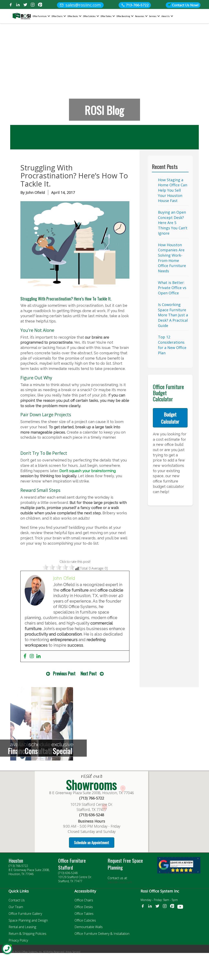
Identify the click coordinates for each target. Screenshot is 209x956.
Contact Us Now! (184, 5)
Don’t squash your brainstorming (87, 471)
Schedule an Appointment (91, 842)
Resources (139, 16)
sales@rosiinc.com (120, 882)
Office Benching (123, 16)
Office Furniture (40, 16)
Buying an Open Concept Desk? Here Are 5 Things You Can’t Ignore (172, 223)
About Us (165, 16)
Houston (16, 860)
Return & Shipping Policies (27, 933)
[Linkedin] (38, 656)
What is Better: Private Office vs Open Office (172, 287)
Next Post (89, 673)
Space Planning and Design (28, 920)
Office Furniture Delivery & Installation (101, 933)
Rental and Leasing (22, 927)
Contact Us (17, 900)
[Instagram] (33, 5)
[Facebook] (11, 5)
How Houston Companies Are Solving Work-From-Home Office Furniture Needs (172, 258)
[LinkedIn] (18, 5)
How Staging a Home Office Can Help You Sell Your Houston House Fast (172, 190)
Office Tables (106, 16)
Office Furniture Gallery (25, 913)
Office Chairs (57, 16)
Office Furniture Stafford (72, 864)
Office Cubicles (89, 16)
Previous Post (64, 673)
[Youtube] (180, 907)
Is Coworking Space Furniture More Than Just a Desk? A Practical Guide (173, 315)
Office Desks (73, 16)
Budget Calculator (170, 418)
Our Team (16, 907)
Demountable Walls (88, 927)
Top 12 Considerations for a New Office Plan (172, 344)
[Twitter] (25, 5)
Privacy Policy (18, 940)
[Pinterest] (40, 5)
